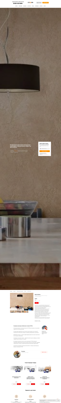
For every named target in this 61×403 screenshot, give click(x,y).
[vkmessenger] (17, 3)
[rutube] (21, 3)
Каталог (14, 291)
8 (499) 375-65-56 (39, 2)
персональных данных (45, 154)
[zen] (18, 3)
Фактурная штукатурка (20, 291)
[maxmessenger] (15, 3)
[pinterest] (20, 3)
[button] (45, 2)
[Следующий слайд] (32, 301)
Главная (11, 291)
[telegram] (14, 3)
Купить (25, 291)
